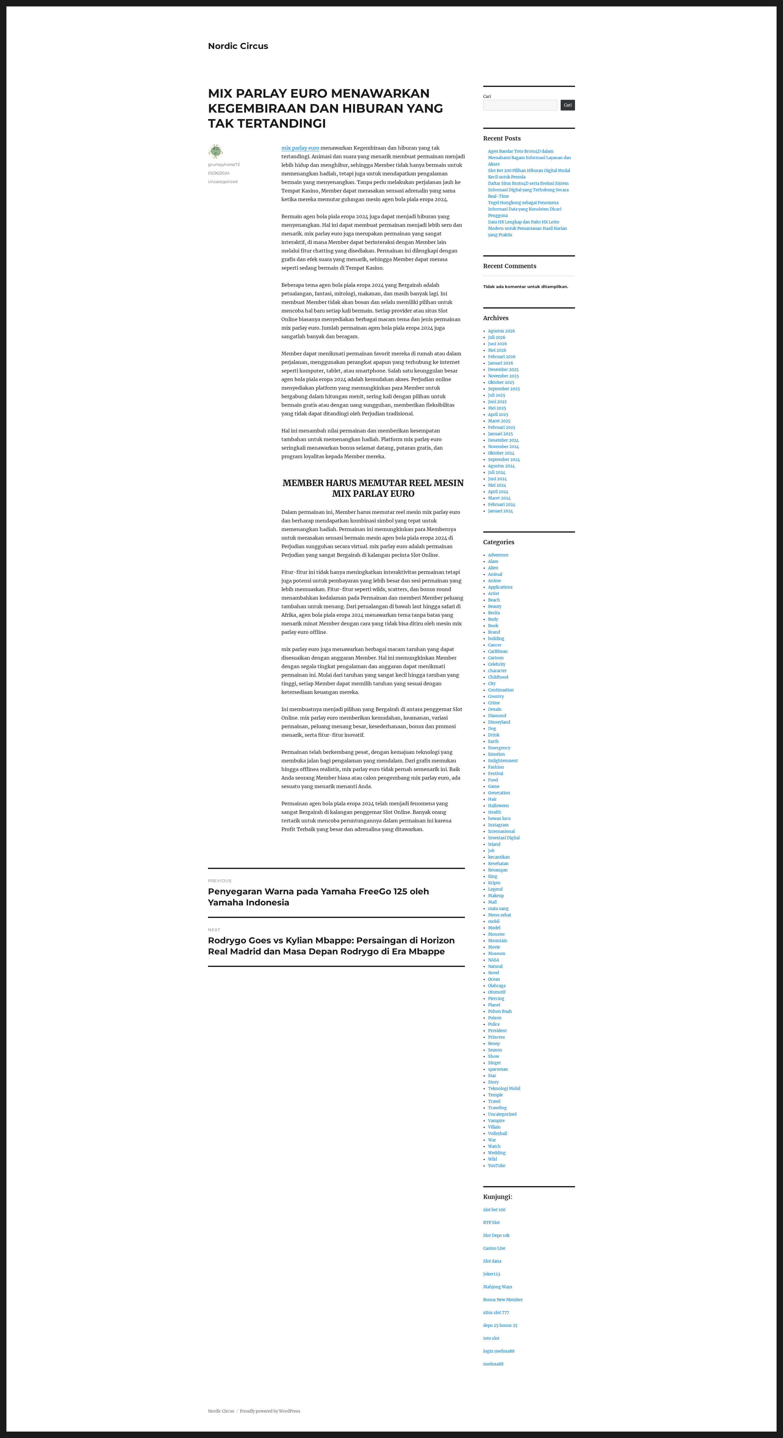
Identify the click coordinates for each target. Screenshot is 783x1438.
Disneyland (499, 722)
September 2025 (504, 388)
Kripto (494, 883)
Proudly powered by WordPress (270, 1411)
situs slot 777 (496, 1312)
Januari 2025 (500, 433)
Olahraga (497, 985)
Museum (496, 953)
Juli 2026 (497, 337)
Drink (493, 735)
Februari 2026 (502, 356)
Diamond (497, 715)
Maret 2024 (499, 498)
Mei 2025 (497, 408)
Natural (495, 966)
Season (495, 1050)
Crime (494, 703)
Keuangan (498, 870)
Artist (493, 593)
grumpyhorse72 (224, 164)
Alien (493, 568)
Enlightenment (503, 760)
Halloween (498, 805)
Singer (494, 1062)
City (491, 683)
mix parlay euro (300, 148)
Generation (499, 793)
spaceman (498, 1069)
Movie (494, 947)
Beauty (494, 606)
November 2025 (503, 376)
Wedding (497, 1152)
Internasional (501, 831)
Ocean (494, 979)
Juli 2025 (496, 395)
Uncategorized (223, 181)
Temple (495, 1095)
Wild (492, 1159)
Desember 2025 (503, 369)
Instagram (498, 825)
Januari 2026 (500, 363)
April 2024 (498, 491)
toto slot (491, 1338)
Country (496, 696)
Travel (494, 1101)
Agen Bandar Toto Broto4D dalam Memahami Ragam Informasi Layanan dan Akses (529, 158)
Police (494, 1024)
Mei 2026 (497, 350)
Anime (494, 580)
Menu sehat (499, 915)
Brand (494, 632)
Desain (495, 709)
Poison (495, 1017)
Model (494, 928)
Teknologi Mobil (504, 1088)
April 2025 (498, 414)
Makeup (496, 895)
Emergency (499, 748)
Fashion (496, 767)
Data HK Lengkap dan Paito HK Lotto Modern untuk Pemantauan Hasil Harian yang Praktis (527, 228)
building (496, 638)
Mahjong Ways (497, 1287)
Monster (496, 934)
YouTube (496, 1165)
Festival (495, 773)
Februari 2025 (501, 427)
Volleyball (497, 1133)
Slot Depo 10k (496, 1235)
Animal (495, 574)
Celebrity (496, 664)
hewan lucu (499, 818)
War (492, 1140)
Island (494, 844)
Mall (492, 902)
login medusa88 (498, 1351)
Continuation (501, 690)
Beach (494, 600)
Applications (500, 587)
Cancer (495, 645)
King (492, 876)
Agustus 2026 (501, 331)
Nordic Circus (238, 46)
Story (493, 1082)
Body (493, 619)
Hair (492, 799)
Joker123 (491, 1274)
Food (493, 780)
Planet (494, 1005)
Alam (493, 561)
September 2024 (504, 459)
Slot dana (492, 1261)
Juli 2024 (496, 472)
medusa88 (493, 1364)
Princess (496, 1037)
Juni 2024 (497, 478)
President (497, 1030)
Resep (494, 1043)
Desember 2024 (503, 440)
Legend (495, 889)
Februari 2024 (501, 504)
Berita (494, 613)
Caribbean (498, 651)
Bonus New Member (503, 1299)
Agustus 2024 (501, 466)
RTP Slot (491, 1222)
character (497, 670)
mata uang (498, 908)
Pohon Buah (500, 1011)
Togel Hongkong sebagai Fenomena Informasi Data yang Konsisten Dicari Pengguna (524, 209)
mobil (493, 921)
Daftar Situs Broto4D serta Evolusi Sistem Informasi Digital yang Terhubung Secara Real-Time (528, 190)
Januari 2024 (500, 511)
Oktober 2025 (501, 382)
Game (493, 786)
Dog (492, 728)
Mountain (497, 940)
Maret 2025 (499, 421)
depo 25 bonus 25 (500, 1325)
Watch (494, 1146)
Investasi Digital (504, 838)
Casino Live (494, 1248)
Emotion (496, 754)
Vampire (496, 1120)
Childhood (498, 677)
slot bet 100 (494, 1209)
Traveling (497, 1107)
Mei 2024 (497, 485)
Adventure (498, 555)
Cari (487, 96)
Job (491, 850)
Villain (494, 1127)
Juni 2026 (497, 343)
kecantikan (499, 857)
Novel (493, 973)
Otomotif (497, 992)
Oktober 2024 (501, 453)
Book (493, 625)
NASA (493, 960)
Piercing (496, 998)
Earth (493, 741)
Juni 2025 (497, 401)
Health (494, 812)
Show (493, 1056)
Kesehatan (498, 863)
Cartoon (496, 658)
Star (492, 1075)
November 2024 (503, 446)
